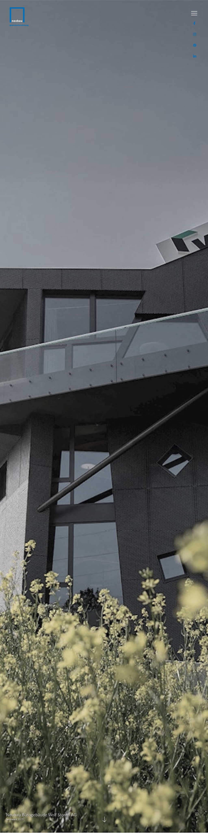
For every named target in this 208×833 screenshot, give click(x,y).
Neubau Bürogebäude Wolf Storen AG (41, 814)
